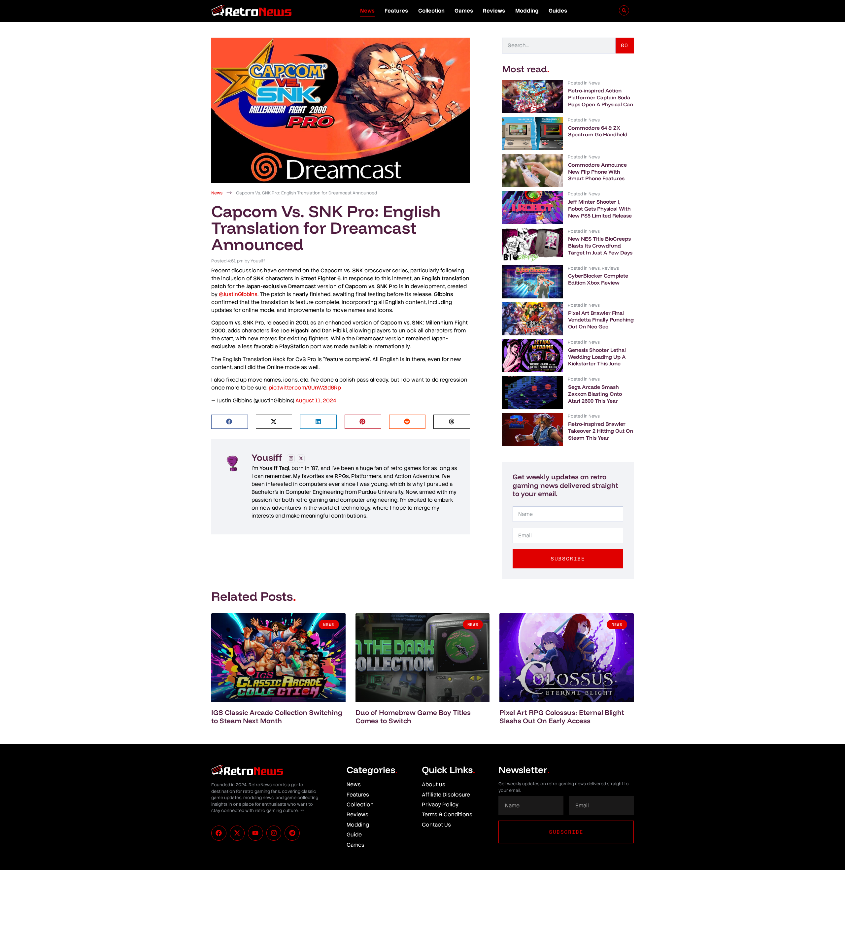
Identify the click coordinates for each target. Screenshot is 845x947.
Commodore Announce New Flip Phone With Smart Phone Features (597, 171)
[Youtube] (255, 833)
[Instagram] (291, 458)
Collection (431, 10)
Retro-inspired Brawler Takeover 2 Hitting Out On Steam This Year (600, 431)
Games (464, 10)
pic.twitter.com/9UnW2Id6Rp (305, 387)
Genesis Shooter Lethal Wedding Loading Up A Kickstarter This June (597, 357)
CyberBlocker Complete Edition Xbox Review (598, 279)
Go (624, 45)
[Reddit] (292, 833)
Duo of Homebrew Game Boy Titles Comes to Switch (413, 716)
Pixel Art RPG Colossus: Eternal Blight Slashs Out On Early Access (561, 716)
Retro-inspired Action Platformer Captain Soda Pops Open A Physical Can (600, 97)
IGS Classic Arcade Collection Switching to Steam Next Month (277, 716)
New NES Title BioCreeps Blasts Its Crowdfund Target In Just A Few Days (600, 245)
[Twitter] (301, 458)
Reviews (494, 10)
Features (396, 10)
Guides (558, 10)
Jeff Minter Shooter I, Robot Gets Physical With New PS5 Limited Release (600, 208)
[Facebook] (218, 833)
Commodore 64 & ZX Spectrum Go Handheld (597, 131)
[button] (229, 422)
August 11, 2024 (315, 400)
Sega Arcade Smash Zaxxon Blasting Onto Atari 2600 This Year (595, 394)
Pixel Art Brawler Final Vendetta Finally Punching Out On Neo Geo (601, 320)
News (367, 10)
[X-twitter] (237, 833)
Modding (527, 10)
